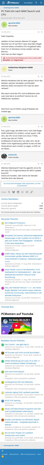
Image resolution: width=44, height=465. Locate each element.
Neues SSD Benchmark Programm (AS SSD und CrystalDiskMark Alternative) (23, 409)
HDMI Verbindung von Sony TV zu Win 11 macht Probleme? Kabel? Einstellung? (22, 362)
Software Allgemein (12, 250)
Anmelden (6, 60)
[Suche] (41, 2)
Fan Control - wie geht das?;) (17, 344)
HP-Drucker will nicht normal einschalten (22, 352)
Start (39, 454)
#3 (42, 127)
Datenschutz (14, 454)
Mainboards (9, 405)
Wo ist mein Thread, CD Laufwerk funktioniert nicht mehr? (19, 434)
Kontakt (5, 454)
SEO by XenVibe (7, 461)
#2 (42, 76)
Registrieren (18, 60)
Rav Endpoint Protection (15, 223)
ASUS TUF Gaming (12, 400)
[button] (2, 450)
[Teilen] (38, 32)
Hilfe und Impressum (28, 454)
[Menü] (3, 2)
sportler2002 (7, 18)
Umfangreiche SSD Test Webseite (19, 382)
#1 (42, 32)
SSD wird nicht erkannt (14, 371)
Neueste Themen (9, 219)
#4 (42, 164)
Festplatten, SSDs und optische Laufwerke (20, 378)
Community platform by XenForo (21, 462)
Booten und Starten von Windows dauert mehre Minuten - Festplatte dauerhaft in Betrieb (22, 422)
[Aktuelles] (36, 2)
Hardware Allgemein (12, 349)
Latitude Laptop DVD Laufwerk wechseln (22, 392)
